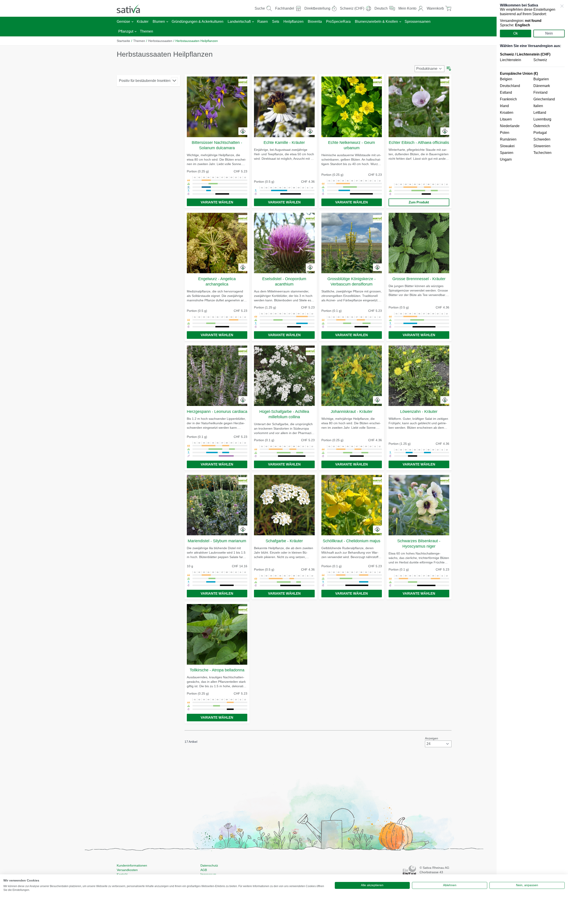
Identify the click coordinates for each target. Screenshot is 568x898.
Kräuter (142, 21)
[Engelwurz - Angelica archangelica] (217, 243)
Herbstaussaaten (160, 41)
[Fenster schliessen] (562, 6)
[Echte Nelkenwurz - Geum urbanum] (351, 107)
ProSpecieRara (338, 21)
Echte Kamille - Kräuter (284, 142)
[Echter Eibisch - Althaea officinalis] (419, 107)
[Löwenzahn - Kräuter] (419, 376)
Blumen (159, 21)
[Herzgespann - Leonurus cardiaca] (217, 376)
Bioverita (315, 21)
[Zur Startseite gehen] (131, 8)
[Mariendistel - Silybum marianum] (217, 505)
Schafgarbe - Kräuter (284, 541)
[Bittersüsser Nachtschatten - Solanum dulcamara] (217, 107)
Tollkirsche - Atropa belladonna (217, 670)
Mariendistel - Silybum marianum (217, 541)
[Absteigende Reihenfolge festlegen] (448, 68)
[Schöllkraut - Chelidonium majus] (351, 505)
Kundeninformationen (132, 865)
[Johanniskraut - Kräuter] (351, 376)
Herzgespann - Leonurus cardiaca (217, 411)
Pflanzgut (125, 31)
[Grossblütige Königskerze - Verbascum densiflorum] (351, 243)
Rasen (262, 21)
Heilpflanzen (293, 21)
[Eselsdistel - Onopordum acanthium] (284, 243)
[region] (532, 449)
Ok (515, 33)
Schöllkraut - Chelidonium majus (351, 541)
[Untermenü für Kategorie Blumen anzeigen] (167, 21)
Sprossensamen (418, 21)
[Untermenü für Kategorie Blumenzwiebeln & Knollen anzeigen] (400, 21)
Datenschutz (209, 865)
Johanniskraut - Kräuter (351, 411)
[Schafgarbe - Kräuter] (284, 505)
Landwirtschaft (239, 21)
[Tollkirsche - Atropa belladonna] (217, 634)
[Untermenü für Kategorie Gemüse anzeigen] (132, 21)
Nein (549, 33)
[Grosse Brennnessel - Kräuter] (419, 243)
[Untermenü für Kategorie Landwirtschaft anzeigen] (253, 21)
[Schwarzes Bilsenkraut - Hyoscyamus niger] (419, 505)
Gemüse (123, 21)
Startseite (123, 41)
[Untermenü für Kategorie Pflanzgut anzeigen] (135, 31)
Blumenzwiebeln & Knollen (376, 21)
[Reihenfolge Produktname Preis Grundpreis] (429, 68)
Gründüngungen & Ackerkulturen (197, 21)
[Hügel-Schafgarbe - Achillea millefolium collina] (284, 376)
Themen (146, 31)
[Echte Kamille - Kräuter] (284, 107)
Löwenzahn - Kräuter (418, 411)
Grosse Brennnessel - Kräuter (418, 279)
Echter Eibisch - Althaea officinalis (419, 142)
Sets (275, 21)
